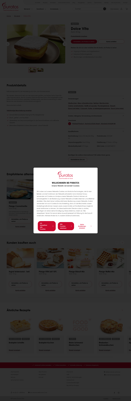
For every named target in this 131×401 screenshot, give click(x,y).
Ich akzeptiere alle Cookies (43, 226)
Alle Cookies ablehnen (63, 226)
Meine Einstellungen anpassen (82, 226)
